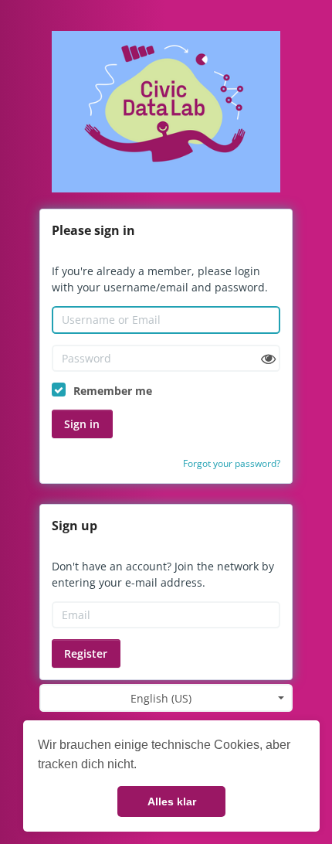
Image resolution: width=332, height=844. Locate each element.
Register (85, 653)
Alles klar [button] (171, 801)
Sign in (82, 424)
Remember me (112, 390)
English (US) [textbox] (160, 698)
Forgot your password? (231, 463)
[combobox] (166, 698)
